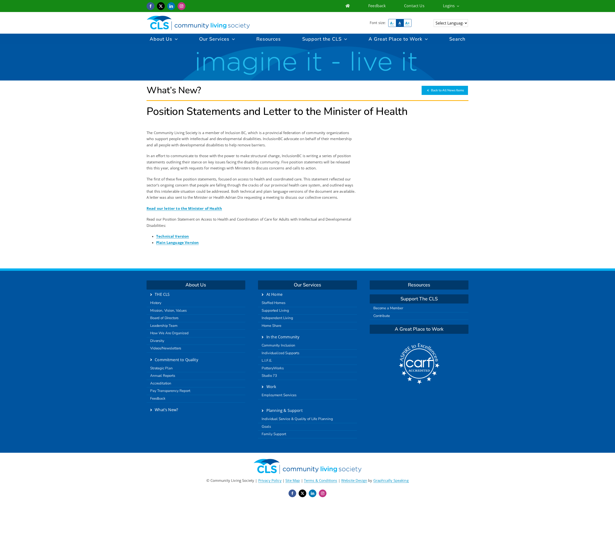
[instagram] (181, 6)
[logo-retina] (198, 17)
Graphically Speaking (391, 480)
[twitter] (161, 6)
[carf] (419, 345)
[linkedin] (171, 6)
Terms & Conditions (320, 480)
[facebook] (150, 6)
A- (392, 23)
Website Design (354, 480)
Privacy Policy (270, 480)
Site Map (292, 480)
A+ (407, 23)
